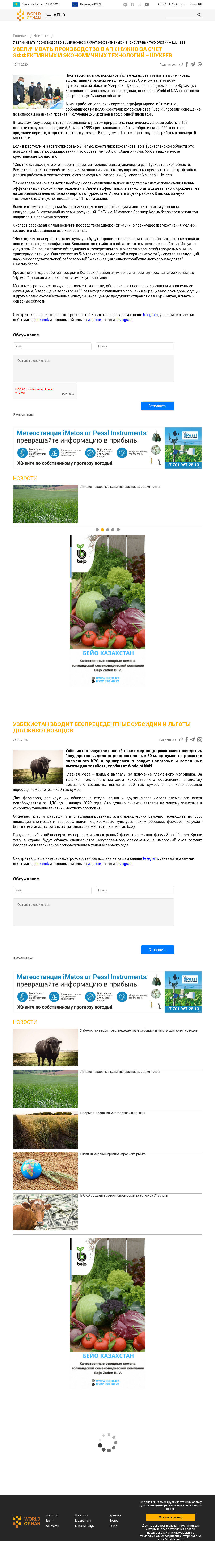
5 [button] (118, 529)
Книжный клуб (84, 1526)
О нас (113, 1526)
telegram (150, 314)
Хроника (115, 1515)
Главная (20, 35)
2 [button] (102, 529)
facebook (41, 319)
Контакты (52, 1526)
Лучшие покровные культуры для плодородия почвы (120, 1072)
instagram (124, 319)
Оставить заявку (171, 1517)
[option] (42, 4)
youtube (94, 319)
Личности (81, 1515)
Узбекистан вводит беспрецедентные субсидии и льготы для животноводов (139, 1030)
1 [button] (97, 529)
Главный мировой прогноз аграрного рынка (113, 487)
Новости (41, 35)
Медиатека (83, 1520)
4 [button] (113, 529)
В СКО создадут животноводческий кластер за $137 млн (124, 1195)
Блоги (50, 1520)
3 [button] (108, 529)
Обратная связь (172, 4)
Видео (114, 1520)
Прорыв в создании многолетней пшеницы (112, 1113)
